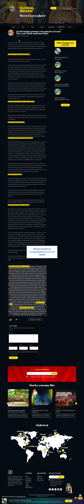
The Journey (28, 478)
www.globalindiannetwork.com (42, 251)
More (70, 27)
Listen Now (69, 501)
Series (26, 483)
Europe (43, 434)
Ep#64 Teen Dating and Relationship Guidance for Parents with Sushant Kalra (62, 98)
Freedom (42, 27)
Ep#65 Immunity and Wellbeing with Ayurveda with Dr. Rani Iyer (62, 85)
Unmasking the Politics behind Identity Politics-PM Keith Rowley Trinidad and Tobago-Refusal (16, 411)
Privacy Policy (40, 480)
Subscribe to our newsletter (65, 8)
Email (20, 345)
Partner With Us (29, 487)
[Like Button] (10, 320)
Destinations (51, 27)
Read (32, 27)
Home (26, 476)
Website (31, 345)
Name (10, 345)
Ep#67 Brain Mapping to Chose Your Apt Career (62, 58)
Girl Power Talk (45, 496)
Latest (13, 27)
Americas (20, 431)
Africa (50, 452)
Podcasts (27, 485)
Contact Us (39, 476)
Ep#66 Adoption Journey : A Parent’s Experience (61, 71)
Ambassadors (28, 480)
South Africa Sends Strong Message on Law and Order (65, 411)
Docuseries (27, 482)
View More (65, 105)
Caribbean (32, 446)
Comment (11, 332)
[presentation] (8, 403)
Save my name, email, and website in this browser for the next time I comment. (24, 353)
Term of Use (40, 478)
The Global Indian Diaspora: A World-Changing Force (40, 411)
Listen (22, 27)
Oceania (64, 447)
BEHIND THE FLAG (61, 27)
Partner (53, 8)
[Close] (56, 247)
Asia (55, 430)
